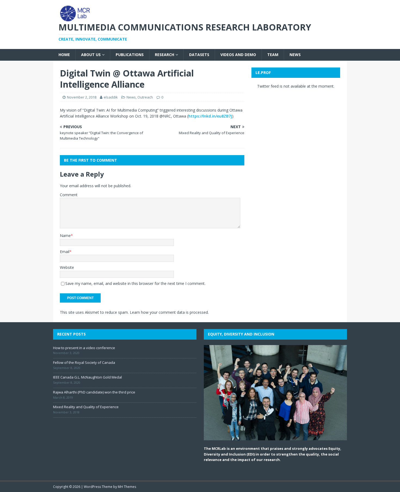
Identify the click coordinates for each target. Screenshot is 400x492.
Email (64, 251)
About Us (91, 54)
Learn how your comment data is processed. (169, 312)
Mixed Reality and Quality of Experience (86, 406)
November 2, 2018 (81, 97)
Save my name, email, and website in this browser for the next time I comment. (135, 283)
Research (164, 54)
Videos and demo (238, 54)
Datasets (199, 54)
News (295, 54)
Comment (69, 194)
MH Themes (127, 486)
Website (67, 267)
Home (64, 54)
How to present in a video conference (84, 347)
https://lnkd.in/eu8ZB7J (210, 116)
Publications (130, 54)
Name (65, 235)
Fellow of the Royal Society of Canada (84, 362)
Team (272, 54)
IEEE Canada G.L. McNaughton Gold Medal (87, 377)
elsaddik (111, 97)
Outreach (145, 97)
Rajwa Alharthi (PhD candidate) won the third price (94, 392)
